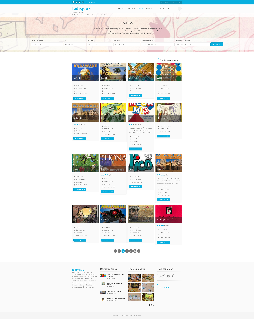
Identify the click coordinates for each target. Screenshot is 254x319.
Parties (148, 8)
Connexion (177, 2)
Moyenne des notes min (182, 41)
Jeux (139, 8)
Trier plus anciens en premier (169, 60)
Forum (170, 8)
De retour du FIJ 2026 (114, 291)
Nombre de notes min (147, 41)
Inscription (166, 2)
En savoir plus (79, 98)
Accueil (121, 8)
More (152, 305)
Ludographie (159, 8)
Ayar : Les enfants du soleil (116, 298)
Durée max (117, 41)
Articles (130, 8)
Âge (65, 41)
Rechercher (217, 44)
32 (135, 251)
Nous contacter (91, 2)
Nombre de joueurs (37, 41)
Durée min (90, 41)
